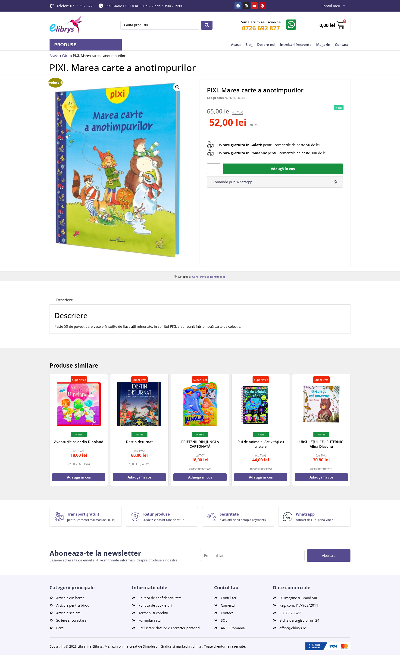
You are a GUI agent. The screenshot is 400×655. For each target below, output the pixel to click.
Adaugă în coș (283, 168)
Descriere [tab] (64, 299)
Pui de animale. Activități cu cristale (261, 444)
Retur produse (156, 514)
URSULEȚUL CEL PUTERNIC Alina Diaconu (321, 444)
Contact (341, 44)
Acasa (236, 44)
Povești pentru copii (212, 277)
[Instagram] (246, 5)
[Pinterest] (262, 5)
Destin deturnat (139, 441)
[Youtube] (254, 5)
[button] (177, 87)
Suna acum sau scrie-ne (261, 22)
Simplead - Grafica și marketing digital (172, 646)
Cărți (65, 55)
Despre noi (266, 44)
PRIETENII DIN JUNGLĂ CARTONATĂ (200, 444)
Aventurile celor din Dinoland (78, 441)
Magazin (323, 44)
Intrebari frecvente (296, 44)
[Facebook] (237, 5)
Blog (249, 44)
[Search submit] (206, 25)
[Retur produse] (135, 516)
